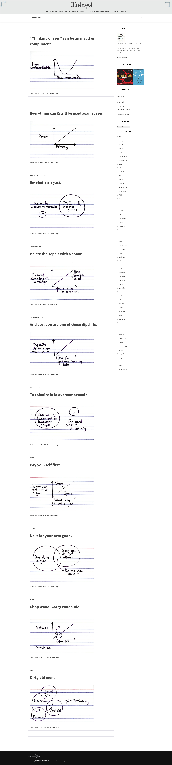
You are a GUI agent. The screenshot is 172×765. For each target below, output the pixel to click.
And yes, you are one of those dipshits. (63, 324)
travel (41, 317)
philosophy (122, 280)
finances (121, 207)
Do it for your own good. (51, 535)
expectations (123, 187)
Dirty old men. (42, 677)
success (121, 327)
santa (121, 296)
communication (36, 175)
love (39, 31)
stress (121, 323)
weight (121, 358)
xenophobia (123, 369)
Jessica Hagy (53, 93)
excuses (121, 183)
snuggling (122, 311)
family (121, 199)
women (121, 362)
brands (121, 152)
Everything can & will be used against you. (66, 113)
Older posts (40, 740)
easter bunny (123, 172)
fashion (121, 203)
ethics (32, 106)
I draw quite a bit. (35, 18)
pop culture (122, 288)
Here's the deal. (122, 57)
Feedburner (120, 97)
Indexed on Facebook (123, 109)
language (122, 234)
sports (121, 315)
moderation (123, 245)
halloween (122, 218)
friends (121, 210)
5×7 (120, 137)
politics (39, 106)
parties (121, 269)
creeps (33, 31)
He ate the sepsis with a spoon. (57, 253)
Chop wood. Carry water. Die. (55, 606)
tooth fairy (122, 338)
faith (120, 195)
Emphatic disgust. (45, 182)
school (121, 300)
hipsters (121, 222)
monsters (122, 249)
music (121, 253)
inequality (122, 226)
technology (122, 331)
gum (120, 214)
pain (120, 265)
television (122, 334)
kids (120, 230)
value (121, 350)
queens (121, 292)
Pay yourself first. (45, 464)
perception (122, 276)
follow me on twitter (123, 114)
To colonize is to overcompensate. (59, 394)
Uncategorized (123, 346)
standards (122, 319)
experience (122, 191)
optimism (122, 257)
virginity (121, 354)
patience (33, 317)
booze (121, 148)
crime (121, 168)
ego (38, 387)
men (120, 241)
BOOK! (121, 145)
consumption (35, 246)
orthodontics (123, 261)
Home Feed (120, 102)
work (32, 458)
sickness (121, 303)
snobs (121, 307)
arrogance (122, 141)
